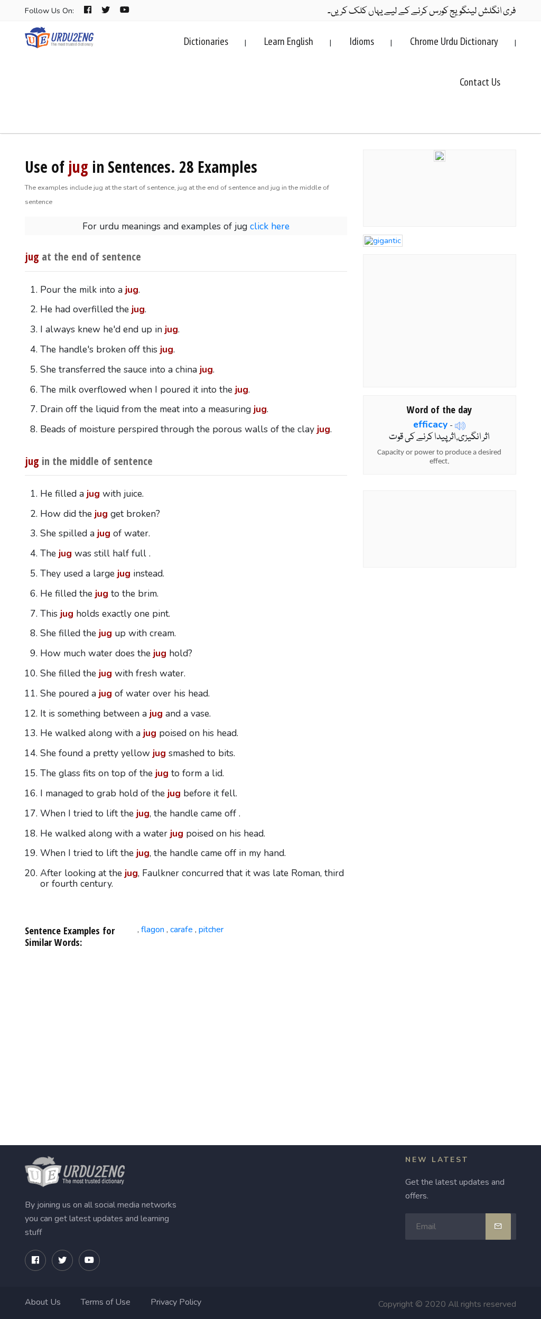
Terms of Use (105, 1302)
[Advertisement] (186, 1042)
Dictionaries (206, 41)
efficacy (430, 424)
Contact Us (480, 82)
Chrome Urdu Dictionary (454, 41)
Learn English (288, 41)
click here (270, 226)
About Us (43, 1302)
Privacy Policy (176, 1302)
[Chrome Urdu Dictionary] (439, 155)
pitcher (211, 929)
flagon (152, 929)
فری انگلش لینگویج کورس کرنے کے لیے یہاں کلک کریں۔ (422, 11)
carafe (181, 929)
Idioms (361, 41)
